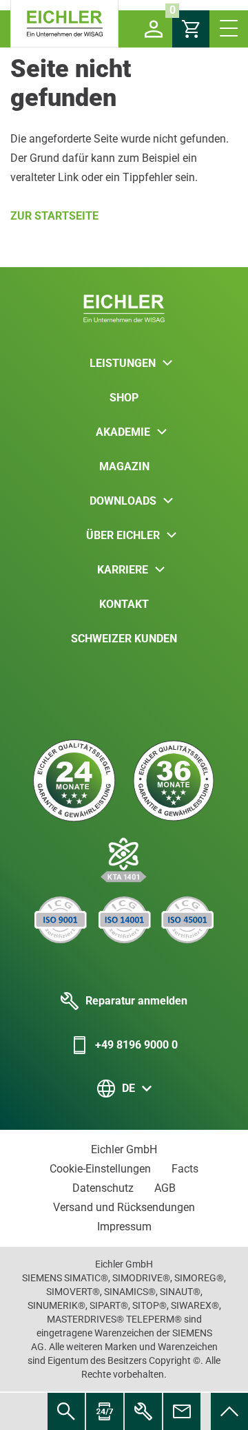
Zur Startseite (54, 215)
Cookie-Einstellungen (100, 1168)
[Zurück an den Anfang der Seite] (229, 1411)
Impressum (124, 1226)
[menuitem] (229, 1411)
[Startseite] (64, 24)
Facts (185, 1168)
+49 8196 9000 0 (136, 1044)
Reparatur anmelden (136, 1000)
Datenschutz (103, 1188)
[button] (153, 29)
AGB (165, 1188)
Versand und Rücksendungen (124, 1207)
